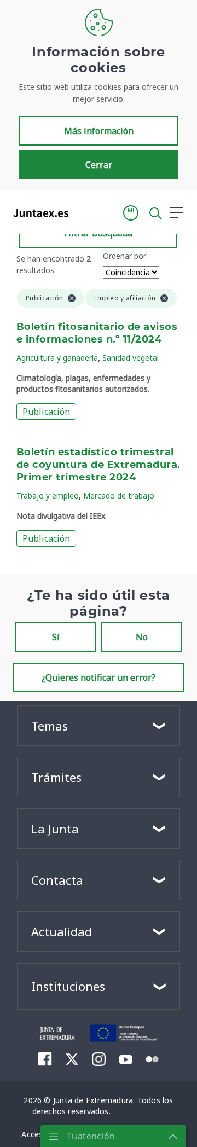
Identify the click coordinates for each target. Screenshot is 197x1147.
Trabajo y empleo (47, 495)
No (142, 637)
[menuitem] (45, 1059)
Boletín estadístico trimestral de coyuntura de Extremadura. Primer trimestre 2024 (98, 465)
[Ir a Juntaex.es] (37, 213)
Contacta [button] (57, 880)
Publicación (46, 411)
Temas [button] (49, 725)
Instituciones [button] (68, 986)
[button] (130, 212)
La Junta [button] (55, 828)
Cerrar (98, 165)
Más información (99, 131)
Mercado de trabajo (118, 495)
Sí (56, 637)
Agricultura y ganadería (57, 357)
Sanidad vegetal (130, 357)
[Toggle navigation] (83, 212)
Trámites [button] (56, 777)
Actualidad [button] (61, 931)
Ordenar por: (125, 256)
